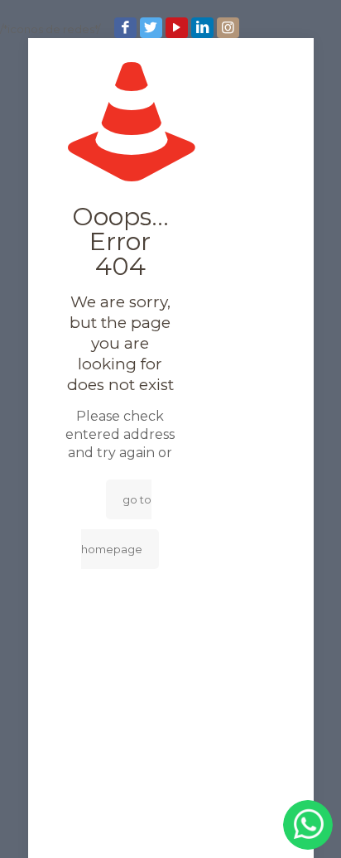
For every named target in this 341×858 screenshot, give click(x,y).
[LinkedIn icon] (204, 27)
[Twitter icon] (153, 27)
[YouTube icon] (178, 27)
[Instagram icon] (230, 27)
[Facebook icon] (127, 27)
